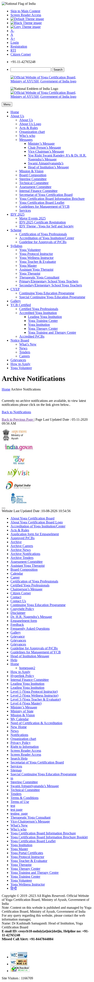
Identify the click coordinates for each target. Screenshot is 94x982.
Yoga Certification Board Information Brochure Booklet (49, 837)
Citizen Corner (20, 54)
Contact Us (18, 601)
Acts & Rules (28, 128)
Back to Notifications (16, 412)
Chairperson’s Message (26, 589)
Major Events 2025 (32, 218)
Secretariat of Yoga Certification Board (46, 195)
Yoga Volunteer (30, 250)
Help (13, 660)
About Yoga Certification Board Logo (36, 522)
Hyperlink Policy (22, 676)
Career (15, 577)
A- (12, 31)
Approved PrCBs (22, 538)
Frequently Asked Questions (30, 628)
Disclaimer (17, 613)
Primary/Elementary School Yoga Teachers (48, 281)
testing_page (19, 813)
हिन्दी (13, 888)
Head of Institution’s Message (48, 167)
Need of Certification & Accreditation (36, 723)
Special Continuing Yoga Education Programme (52, 297)
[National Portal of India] (18, 452)
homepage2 (27, 668)
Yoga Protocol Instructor (36, 254)
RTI (13, 50)
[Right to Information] (18, 503)
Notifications (19, 735)
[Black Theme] (26, 23)
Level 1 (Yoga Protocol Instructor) (34, 691)
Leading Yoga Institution (45, 317)
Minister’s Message (41, 143)
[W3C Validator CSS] (18, 957)
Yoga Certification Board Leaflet (41, 202)
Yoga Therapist (29, 273)
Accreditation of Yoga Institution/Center (46, 238)
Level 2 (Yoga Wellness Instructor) (34, 695)
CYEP (15, 289)
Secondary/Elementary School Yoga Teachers (50, 285)
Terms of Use (19, 802)
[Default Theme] (27, 19)
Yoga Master (28, 265)
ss (11, 778)
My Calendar (19, 719)
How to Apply (20, 364)
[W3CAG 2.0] (18, 964)
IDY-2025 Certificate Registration (42, 222)
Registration (18, 46)
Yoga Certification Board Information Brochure (52, 199)
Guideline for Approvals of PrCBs (42, 242)
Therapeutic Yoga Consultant (39, 277)
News (23, 348)
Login (14, 42)
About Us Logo (30, 124)
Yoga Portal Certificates (26, 853)
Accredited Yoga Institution (38, 313)
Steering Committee (33, 179)
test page (16, 809)
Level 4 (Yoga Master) (26, 703)
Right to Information (24, 746)
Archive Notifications (25, 554)
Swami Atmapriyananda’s (45, 163)
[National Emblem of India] (34, 89)
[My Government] (18, 465)
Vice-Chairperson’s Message (30, 821)
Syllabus (16, 246)
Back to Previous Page (18, 419)
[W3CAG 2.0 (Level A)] (20, 971)
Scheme (15, 230)
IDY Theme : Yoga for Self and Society (46, 226)
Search (58, 69)
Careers (24, 356)
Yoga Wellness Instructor (36, 258)
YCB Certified (20, 305)
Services (25, 210)
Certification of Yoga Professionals (43, 234)
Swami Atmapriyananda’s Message (34, 786)
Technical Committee (34, 183)
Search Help (19, 758)
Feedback (17, 624)
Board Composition (32, 175)
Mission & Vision (31, 171)
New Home (18, 727)
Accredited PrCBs (31, 336)
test (12, 806)
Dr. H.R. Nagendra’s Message (31, 617)
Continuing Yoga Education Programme (46, 293)
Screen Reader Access (25, 15)
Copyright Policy (22, 609)
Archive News (20, 550)
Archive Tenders (21, 558)
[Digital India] (18, 490)
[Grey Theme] (25, 27)
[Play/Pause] (3, 508)
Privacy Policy (20, 743)
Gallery (15, 301)
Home (14, 112)
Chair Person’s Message (44, 147)
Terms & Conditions (24, 798)
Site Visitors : (17, 978)
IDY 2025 (17, 214)
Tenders (24, 352)
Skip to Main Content (25, 11)
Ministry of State (21, 711)
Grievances (18, 360)
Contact (15, 597)
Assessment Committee (35, 187)
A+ (12, 38)
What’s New (28, 344)
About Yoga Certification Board (32, 518)
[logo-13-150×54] (15, 439)
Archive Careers (21, 546)
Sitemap (16, 770)
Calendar (16, 573)
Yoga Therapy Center (43, 328)
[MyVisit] (18, 478)
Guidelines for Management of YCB (44, 206)
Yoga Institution (39, 324)
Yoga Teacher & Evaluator (37, 261)
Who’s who (27, 136)
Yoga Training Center (43, 321)
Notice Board (19, 340)
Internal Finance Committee (38, 191)
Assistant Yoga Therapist (36, 269)
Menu (6, 104)
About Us (17, 116)
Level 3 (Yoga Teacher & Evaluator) (35, 699)
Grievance (17, 636)
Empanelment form (23, 621)
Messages (26, 139)
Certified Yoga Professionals (38, 309)
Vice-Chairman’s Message (46, 151)
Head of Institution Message (29, 656)
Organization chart (32, 132)
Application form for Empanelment (34, 534)
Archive (16, 542)
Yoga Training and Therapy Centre (52, 332)
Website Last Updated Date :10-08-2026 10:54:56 (36, 511)
